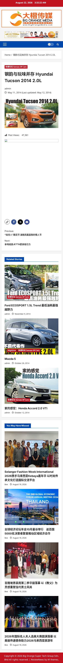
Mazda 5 (10, 358)
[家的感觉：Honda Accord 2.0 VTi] (31, 386)
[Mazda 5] (31, 336)
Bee (6, 484)
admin (8, 88)
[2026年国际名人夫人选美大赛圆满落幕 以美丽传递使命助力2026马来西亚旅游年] (31, 614)
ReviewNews (37, 659)
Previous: (23, 233)
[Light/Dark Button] (51, 44)
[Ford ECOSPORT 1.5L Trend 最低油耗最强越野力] (31, 283)
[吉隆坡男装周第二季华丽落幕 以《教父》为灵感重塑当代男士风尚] (31, 560)
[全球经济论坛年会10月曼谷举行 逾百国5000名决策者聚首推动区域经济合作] (31, 507)
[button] (5, 44)
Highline (12, 350)
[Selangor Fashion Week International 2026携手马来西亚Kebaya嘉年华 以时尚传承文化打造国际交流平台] (31, 449)
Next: (18, 242)
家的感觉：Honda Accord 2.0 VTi (26, 408)
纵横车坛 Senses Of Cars (16, 66)
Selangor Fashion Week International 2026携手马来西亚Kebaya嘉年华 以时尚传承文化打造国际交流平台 (31, 476)
